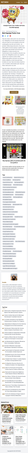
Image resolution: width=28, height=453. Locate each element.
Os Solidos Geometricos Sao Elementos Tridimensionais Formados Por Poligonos (14, 320)
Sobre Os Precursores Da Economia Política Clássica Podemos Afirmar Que (14, 368)
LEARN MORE (14, 92)
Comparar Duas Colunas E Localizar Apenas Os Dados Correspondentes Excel (15, 359)
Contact (18, 2)
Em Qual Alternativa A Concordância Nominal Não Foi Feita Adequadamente (14, 381)
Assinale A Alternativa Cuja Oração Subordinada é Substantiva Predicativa (13, 346)
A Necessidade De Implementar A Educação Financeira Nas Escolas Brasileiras (14, 333)
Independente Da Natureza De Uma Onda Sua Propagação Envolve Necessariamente (15, 324)
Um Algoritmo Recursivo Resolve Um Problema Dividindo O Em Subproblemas (14, 364)
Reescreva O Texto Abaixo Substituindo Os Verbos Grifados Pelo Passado (15, 386)
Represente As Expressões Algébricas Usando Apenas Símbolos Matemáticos (14, 372)
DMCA (25, 2)
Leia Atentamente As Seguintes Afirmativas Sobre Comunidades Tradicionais (14, 342)
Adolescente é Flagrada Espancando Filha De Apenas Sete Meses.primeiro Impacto (15, 311)
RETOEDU (4, 2)
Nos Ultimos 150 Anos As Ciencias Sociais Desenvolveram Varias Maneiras (15, 377)
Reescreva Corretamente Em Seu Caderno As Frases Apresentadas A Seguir (15, 390)
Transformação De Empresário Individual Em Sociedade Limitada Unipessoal (14, 351)
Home (3, 31)
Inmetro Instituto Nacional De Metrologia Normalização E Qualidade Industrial (14, 316)
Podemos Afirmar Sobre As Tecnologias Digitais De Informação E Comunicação (13, 337)
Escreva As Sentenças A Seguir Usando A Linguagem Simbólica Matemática (15, 394)
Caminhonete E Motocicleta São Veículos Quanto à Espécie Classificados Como (14, 329)
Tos (22, 2)
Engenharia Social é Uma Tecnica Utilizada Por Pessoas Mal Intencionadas (15, 355)
